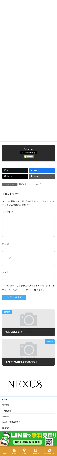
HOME (4, 399)
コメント (7, 211)
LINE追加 (36, 453)
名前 (5, 243)
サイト (5, 271)
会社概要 (6, 427)
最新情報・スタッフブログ (30, 184)
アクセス (24, 453)
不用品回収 (6, 410)
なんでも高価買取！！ (11, 422)
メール (6, 257)
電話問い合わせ (49, 453)
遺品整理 (6, 405)
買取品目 (6, 416)
